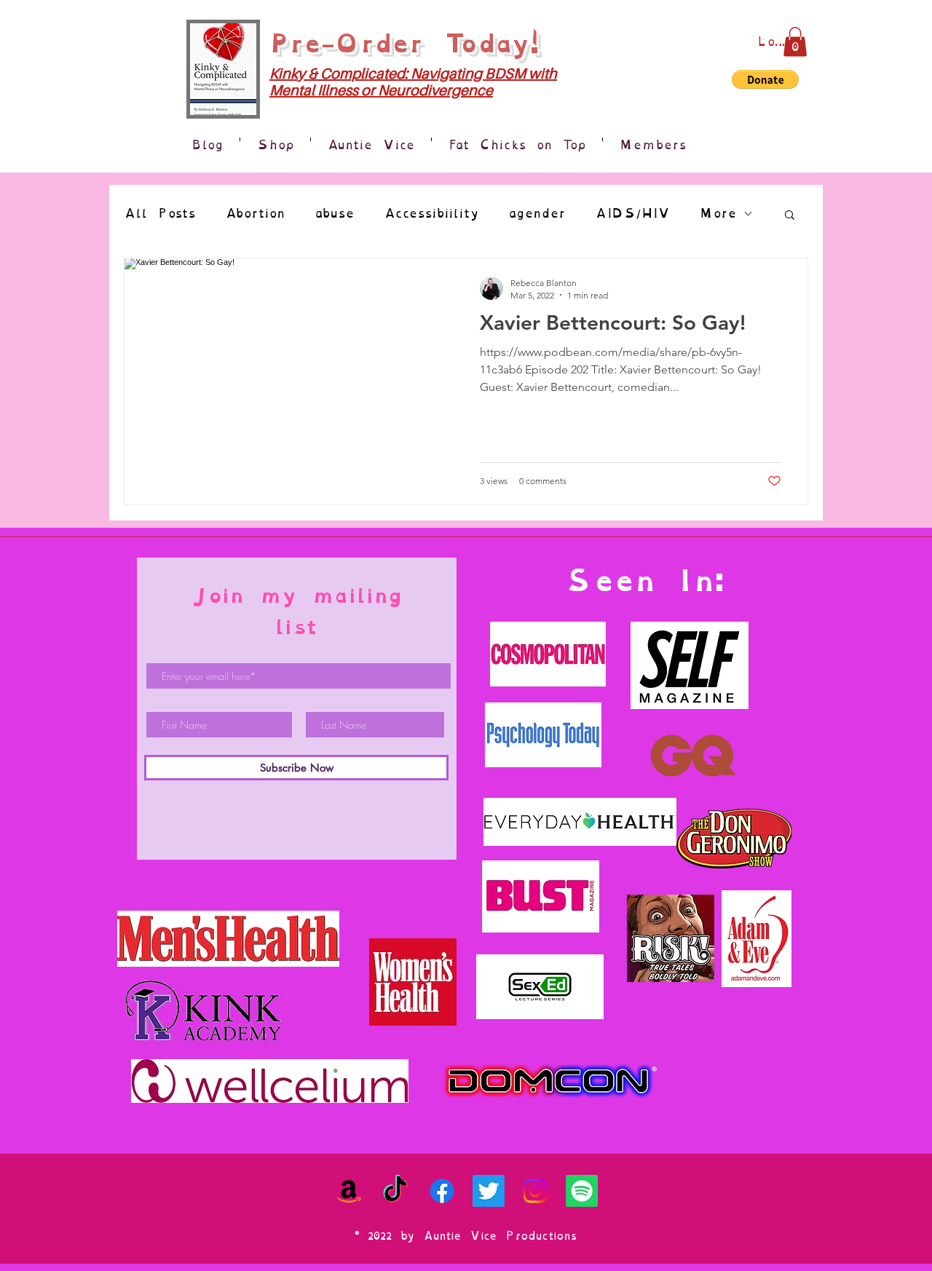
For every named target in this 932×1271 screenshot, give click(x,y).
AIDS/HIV (632, 213)
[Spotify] (582, 1191)
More (718, 213)
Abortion (255, 213)
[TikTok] (395, 1191)
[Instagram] (535, 1191)
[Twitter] (489, 1191)
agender (537, 213)
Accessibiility (431, 213)
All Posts (160, 213)
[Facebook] (442, 1191)
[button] (795, 42)
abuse (335, 213)
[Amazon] (349, 1191)
